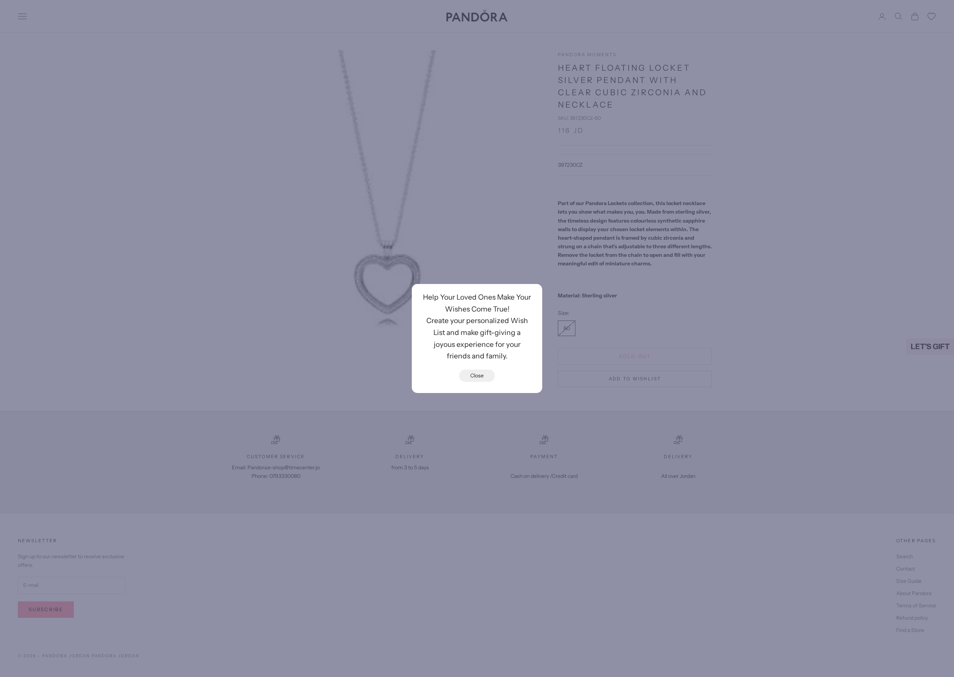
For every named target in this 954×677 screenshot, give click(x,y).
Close (477, 375)
